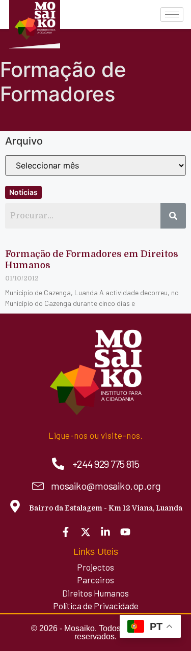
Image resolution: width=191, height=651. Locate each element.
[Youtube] (125, 532)
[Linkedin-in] (105, 532)
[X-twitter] (85, 532)
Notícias (23, 192)
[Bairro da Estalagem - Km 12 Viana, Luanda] (15, 506)
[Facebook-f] (66, 532)
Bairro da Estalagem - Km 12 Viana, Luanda (105, 508)
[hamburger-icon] (171, 14)
